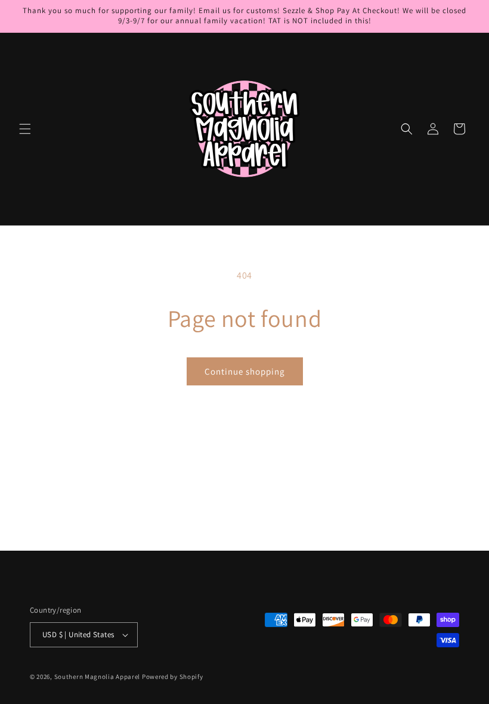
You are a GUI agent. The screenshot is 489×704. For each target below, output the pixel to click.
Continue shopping (245, 371)
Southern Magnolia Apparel (97, 676)
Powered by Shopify (172, 676)
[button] (25, 129)
